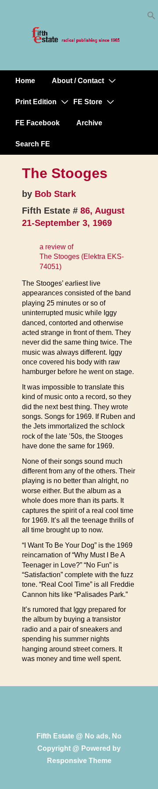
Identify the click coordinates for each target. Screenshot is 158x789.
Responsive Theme (79, 760)
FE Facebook (37, 123)
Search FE (32, 144)
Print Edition (36, 101)
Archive (89, 123)
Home (25, 80)
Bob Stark (55, 194)
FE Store (87, 101)
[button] (151, 17)
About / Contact (78, 80)
